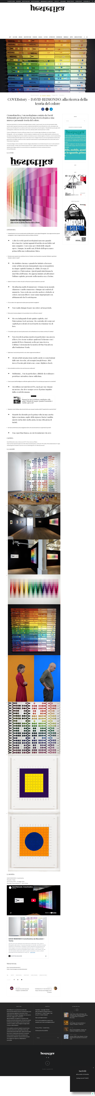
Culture (15, 37)
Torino (13, 879)
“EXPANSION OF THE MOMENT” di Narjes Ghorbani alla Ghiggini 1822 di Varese (43, 990)
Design (20, 37)
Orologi (74, 1034)
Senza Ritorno (78, 37)
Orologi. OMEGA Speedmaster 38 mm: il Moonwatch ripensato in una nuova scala (79, 1037)
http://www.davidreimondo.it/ (14, 967)
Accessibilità (86, 1)
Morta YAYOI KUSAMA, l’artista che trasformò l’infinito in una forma (78, 1030)
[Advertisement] (47, 25)
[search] (84, 120)
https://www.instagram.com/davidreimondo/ (17, 969)
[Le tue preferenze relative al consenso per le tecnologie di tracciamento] (92, 1093)
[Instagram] (48, 1057)
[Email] (47, 109)
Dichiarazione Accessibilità (41, 1030)
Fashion (35, 37)
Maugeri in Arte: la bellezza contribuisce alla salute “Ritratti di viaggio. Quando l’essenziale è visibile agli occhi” (37, 401)
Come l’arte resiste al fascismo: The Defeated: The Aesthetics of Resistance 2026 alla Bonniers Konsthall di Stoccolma (79, 1015)
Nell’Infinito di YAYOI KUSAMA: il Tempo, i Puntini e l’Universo (77, 1023)
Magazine (18, 1)
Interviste (52, 37)
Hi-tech (46, 37)
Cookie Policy (78, 1)
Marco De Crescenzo (35, 95)
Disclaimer (63, 1)
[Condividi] (42, 109)
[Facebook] (92, 1)
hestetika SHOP (26, 1)
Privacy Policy (70, 1)
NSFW (71, 37)
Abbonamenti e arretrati (47, 1)
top (72, 1012)
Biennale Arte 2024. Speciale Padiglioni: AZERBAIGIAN (22, 989)
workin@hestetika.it (42, 1017)
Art (10, 37)
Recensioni (59, 37)
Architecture (27, 37)
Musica (40, 37)
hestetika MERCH (35, 1)
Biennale (66, 37)
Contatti (56, 1)
